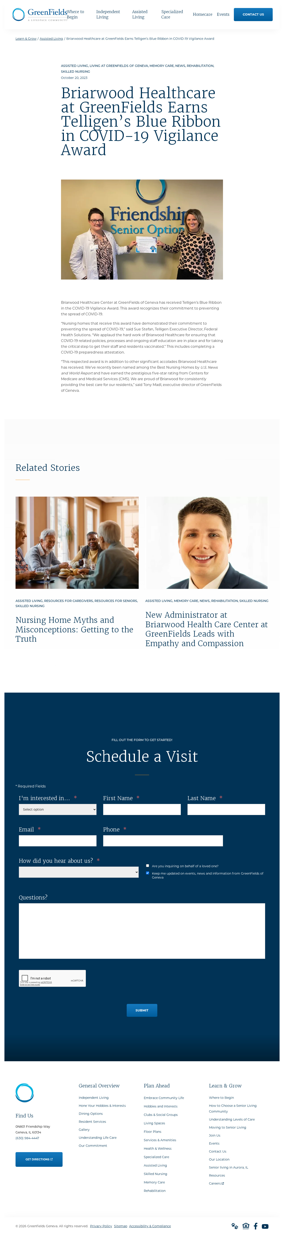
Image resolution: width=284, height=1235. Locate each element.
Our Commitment (93, 1146)
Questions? (33, 897)
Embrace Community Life (164, 1098)
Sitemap (120, 1226)
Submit (142, 1010)
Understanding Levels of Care (232, 1119)
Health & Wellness (158, 1149)
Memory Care (154, 1182)
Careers (216, 1182)
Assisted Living (51, 39)
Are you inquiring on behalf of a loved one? (185, 866)
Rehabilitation (155, 1191)
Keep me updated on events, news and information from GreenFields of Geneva (207, 875)
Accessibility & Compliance (150, 1226)
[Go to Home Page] (40, 19)
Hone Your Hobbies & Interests (102, 1106)
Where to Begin (221, 1098)
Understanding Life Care (97, 1138)
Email (30, 829)
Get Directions (38, 1156)
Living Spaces (154, 1123)
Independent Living (94, 1098)
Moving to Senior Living (227, 1127)
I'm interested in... (48, 798)
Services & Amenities (160, 1140)
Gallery (84, 1130)
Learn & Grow (26, 39)
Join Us (214, 1135)
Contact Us (217, 1151)
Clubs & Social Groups (161, 1115)
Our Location (219, 1159)
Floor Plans (152, 1132)
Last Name (205, 798)
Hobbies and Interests (161, 1106)
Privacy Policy (101, 1226)
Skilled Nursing (155, 1174)
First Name (121, 798)
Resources (217, 1175)
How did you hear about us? (59, 860)
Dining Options (91, 1114)
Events (214, 1143)
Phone (114, 829)
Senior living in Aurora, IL (228, 1167)
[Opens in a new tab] (255, 1226)
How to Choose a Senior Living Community (233, 1108)
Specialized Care (156, 1157)
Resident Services (92, 1122)
